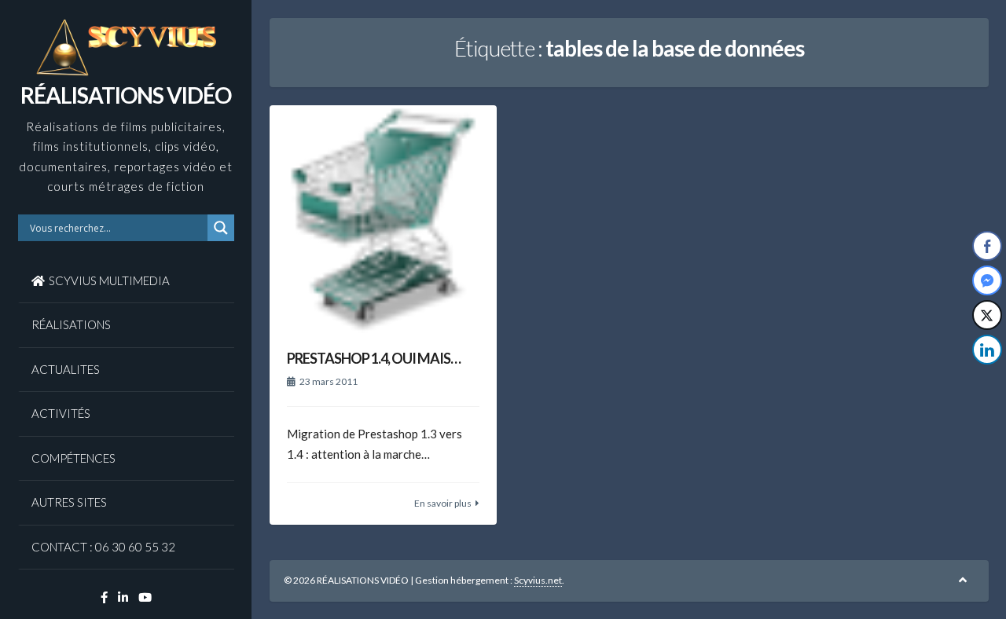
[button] (987, 381)
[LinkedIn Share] (987, 349)
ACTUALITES (65, 369)
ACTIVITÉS (60, 413)
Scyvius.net (538, 580)
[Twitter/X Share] (987, 315)
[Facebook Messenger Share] (987, 280)
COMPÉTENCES (73, 458)
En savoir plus (443, 503)
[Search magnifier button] (220, 227)
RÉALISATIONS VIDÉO (125, 95)
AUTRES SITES (69, 502)
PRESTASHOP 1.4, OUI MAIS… (374, 358)
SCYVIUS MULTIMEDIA (109, 280)
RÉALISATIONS (71, 324)
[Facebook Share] (987, 246)
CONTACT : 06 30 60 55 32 (103, 547)
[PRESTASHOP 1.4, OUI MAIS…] (383, 219)
